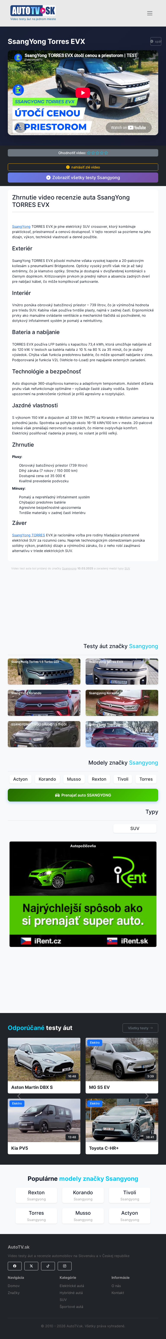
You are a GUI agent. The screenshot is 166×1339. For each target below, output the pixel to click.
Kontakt (118, 1293)
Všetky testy (138, 1028)
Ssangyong (69, 568)
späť (158, 41)
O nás (116, 1286)
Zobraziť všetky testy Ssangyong (86, 177)
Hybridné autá (71, 1293)
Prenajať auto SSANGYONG (86, 795)
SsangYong (21, 226)
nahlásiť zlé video (85, 167)
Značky (14, 1293)
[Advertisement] (88, 604)
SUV (127, 568)
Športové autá (71, 1306)
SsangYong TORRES (28, 535)
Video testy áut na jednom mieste (33, 19)
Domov (14, 1286)
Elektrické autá (72, 1286)
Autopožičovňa (83, 846)
